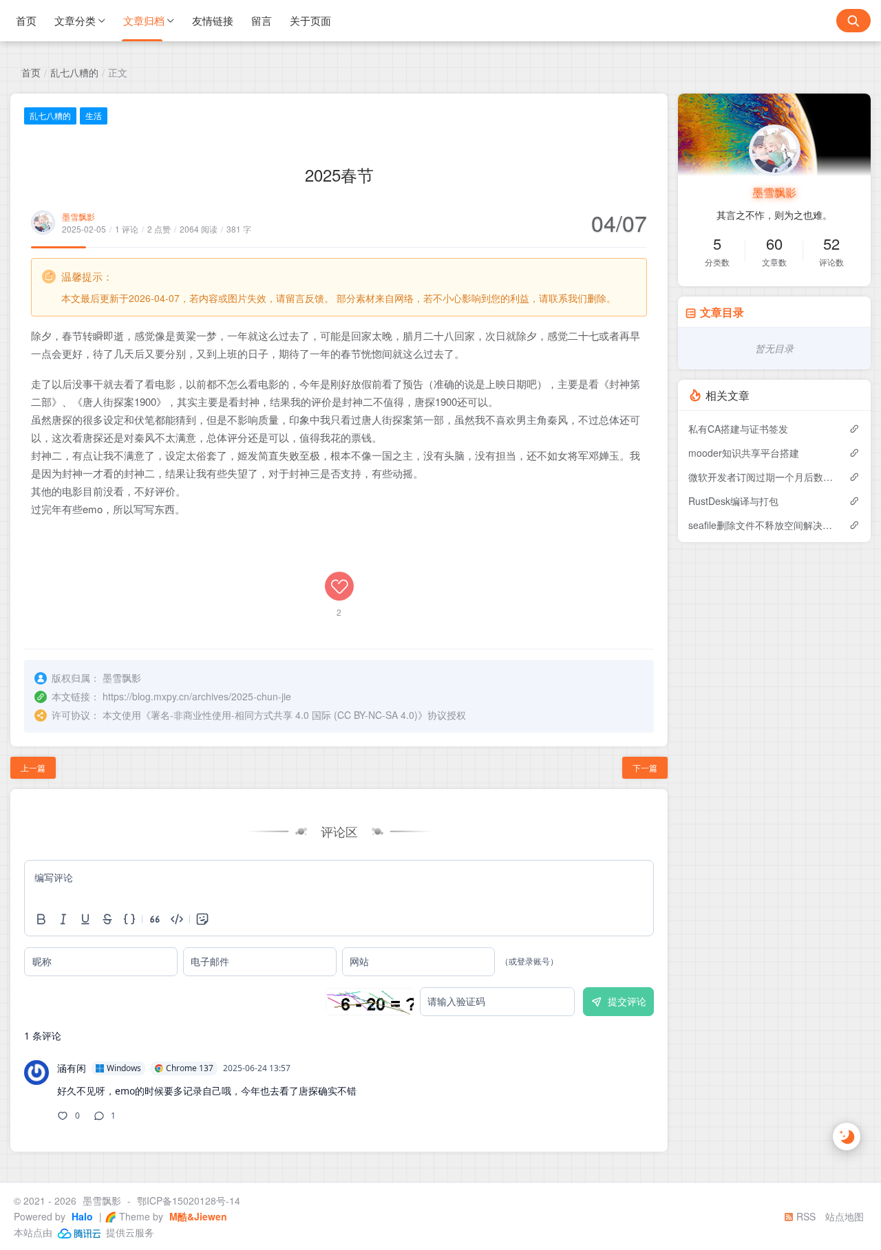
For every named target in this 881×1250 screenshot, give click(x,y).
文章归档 (143, 20)
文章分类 (75, 20)
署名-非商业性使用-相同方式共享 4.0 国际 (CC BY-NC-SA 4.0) (284, 715)
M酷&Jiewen (197, 1216)
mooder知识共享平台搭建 (743, 453)
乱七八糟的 (74, 72)
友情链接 (212, 20)
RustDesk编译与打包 (733, 501)
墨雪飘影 (78, 216)
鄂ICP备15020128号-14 (188, 1200)
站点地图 (844, 1216)
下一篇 (645, 767)
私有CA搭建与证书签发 (738, 428)
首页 (26, 20)
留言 (261, 20)
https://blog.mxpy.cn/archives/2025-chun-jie (197, 696)
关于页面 (310, 20)
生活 (93, 115)
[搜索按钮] (853, 20)
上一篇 (33, 767)
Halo (81, 1216)
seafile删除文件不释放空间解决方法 (761, 525)
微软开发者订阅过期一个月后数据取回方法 (761, 477)
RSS (805, 1216)
